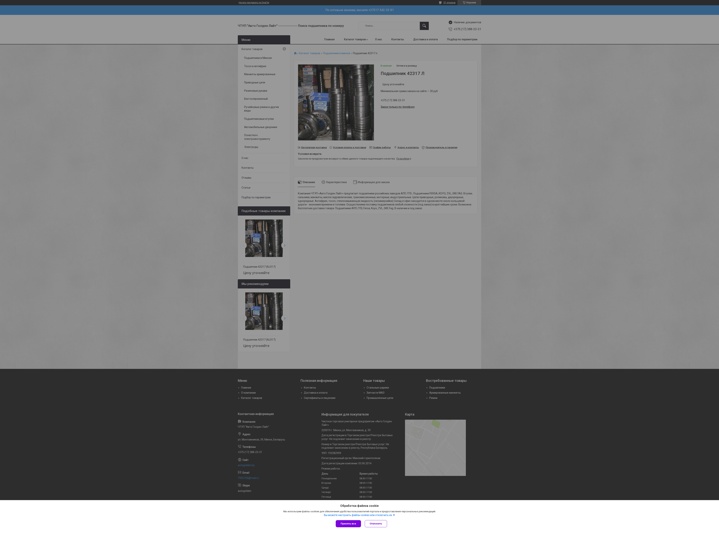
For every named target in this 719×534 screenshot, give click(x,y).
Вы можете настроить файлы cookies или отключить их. (358, 515)
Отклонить (376, 523)
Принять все (348, 523)
